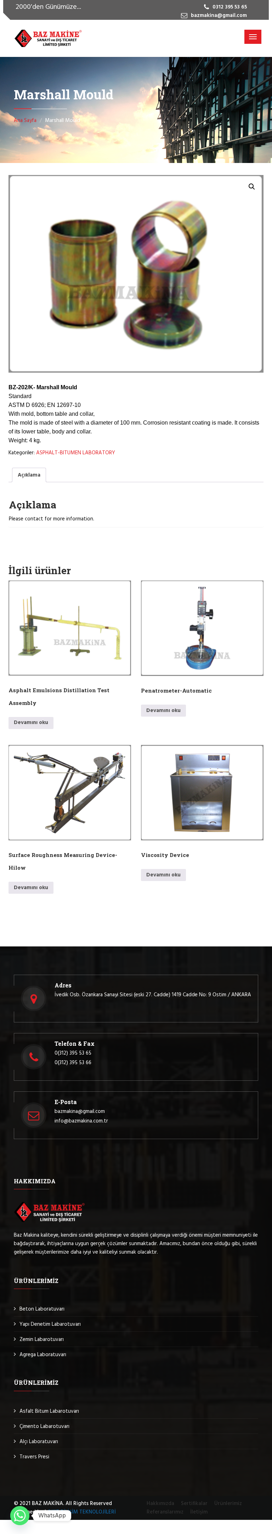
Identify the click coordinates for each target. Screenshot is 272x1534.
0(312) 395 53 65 (73, 1053)
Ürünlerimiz (228, 1503)
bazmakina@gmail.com (80, 1111)
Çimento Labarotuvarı (44, 1426)
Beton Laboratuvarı (41, 1309)
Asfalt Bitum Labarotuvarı (49, 1411)
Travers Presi (34, 1457)
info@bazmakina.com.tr (81, 1121)
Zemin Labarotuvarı (41, 1339)
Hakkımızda (160, 1503)
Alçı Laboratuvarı (38, 1441)
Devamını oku (31, 722)
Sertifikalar (194, 1503)
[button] (251, 186)
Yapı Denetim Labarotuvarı (50, 1324)
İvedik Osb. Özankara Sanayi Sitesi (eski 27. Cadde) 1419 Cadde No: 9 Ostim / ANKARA (153, 995)
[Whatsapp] (19, 1515)
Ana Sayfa (25, 120)
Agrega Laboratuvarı (42, 1355)
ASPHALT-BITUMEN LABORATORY (75, 453)
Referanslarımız (165, 1512)
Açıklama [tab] (29, 475)
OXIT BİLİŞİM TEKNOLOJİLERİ (81, 1512)
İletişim (199, 1512)
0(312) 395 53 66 (73, 1062)
